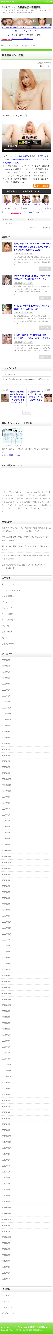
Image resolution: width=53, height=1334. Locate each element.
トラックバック (37, 227)
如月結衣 (18, 203)
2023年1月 (6, 916)
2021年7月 (6, 1023)
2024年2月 (6, 839)
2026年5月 (6, 678)
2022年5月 (6, 964)
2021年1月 (6, 1059)
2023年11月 (7, 856)
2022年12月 (7, 922)
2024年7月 (6, 809)
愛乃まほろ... (27, 203)
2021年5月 (6, 1035)
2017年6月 (6, 1249)
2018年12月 (7, 1207)
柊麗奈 (9, 203)
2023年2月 (6, 910)
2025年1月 (6, 773)
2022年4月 (6, 970)
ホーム (26, 412)
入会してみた (7, 632)
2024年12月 (7, 779)
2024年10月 (7, 791)
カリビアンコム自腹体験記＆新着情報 (21, 7)
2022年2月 (6, 981)
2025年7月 (6, 738)
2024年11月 (7, 785)
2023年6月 (6, 886)
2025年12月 (7, 708)
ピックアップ (7, 602)
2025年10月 (7, 720)
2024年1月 (6, 845)
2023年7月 (6, 880)
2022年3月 (6, 975)
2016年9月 (6, 1267)
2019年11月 (7, 1142)
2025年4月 (6, 755)
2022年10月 (7, 934)
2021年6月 (6, 1029)
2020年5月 (6, 1106)
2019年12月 (7, 1136)
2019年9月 (6, 1154)
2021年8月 (6, 1017)
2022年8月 (6, 946)
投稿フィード (7, 1301)
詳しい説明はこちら (12, 455)
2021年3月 (6, 1047)
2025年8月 (6, 732)
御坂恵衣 (41, 156)
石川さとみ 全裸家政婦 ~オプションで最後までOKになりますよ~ (31, 307)
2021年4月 (6, 1041)
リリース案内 (46, 66)
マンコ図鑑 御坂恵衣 (21, 156)
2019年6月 (6, 1172)
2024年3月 (6, 833)
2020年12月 (7, 1065)
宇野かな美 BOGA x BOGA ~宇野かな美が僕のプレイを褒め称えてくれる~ (32, 277)
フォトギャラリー (9, 608)
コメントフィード (9, 1307)
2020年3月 (6, 1118)
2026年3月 (6, 690)
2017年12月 (7, 1237)
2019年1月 (6, 1202)
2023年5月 (6, 892)
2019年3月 (6, 1190)
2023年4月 (6, 898)
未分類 (4, 638)
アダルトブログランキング (22, 39)
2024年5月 (6, 821)
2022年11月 (7, 928)
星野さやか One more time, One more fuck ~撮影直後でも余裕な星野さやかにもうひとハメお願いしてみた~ (32, 246)
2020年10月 (7, 1077)
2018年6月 (6, 1231)
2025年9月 (6, 726)
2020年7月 (6, 1095)
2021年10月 (7, 1005)
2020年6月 (6, 1100)
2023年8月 (6, 874)
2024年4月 (6, 827)
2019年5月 (6, 1178)
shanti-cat (47, 227)
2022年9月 (6, 940)
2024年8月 (6, 803)
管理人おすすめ (8, 644)
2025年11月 (7, 714)
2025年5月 (6, 749)
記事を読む (45, 269)
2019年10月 (7, 1148)
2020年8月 (6, 1089)
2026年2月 (6, 696)
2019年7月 (6, 1166)
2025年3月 (6, 761)
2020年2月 (6, 1124)
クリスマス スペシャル (11, 590)
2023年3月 (6, 904)
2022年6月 (6, 958)
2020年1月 (6, 1130)
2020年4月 (6, 1112)
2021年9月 (6, 1011)
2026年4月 (6, 684)
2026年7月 (6, 666)
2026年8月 (6, 660)
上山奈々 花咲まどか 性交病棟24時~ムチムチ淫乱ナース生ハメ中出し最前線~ (32, 336)
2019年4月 (6, 1184)
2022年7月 (6, 952)
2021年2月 (6, 1053)
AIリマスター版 (8, 584)
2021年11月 (7, 999)
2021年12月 (7, 993)
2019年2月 (6, 1196)
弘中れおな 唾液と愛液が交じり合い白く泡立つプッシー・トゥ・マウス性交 (26, 566)
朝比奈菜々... (37, 203)
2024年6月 (6, 815)
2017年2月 (6, 1261)
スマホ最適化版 (8, 596)
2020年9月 (6, 1083)
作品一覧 (5, 626)
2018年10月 (7, 1219)
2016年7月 (6, 1279)
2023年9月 (6, 868)
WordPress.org (8, 1313)
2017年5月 (6, 1255)
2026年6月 (6, 672)
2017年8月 (6, 1243)
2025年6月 (6, 743)
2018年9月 (6, 1225)
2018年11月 (7, 1214)
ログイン (5, 1295)
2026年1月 (6, 702)
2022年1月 (6, 987)
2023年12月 (7, 851)
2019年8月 (6, 1160)
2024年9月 (6, 797)
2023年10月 (7, 862)
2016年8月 (6, 1273)
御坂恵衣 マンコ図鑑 (12, 55)
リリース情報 (7, 614)
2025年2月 (6, 767)
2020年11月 (7, 1071)
